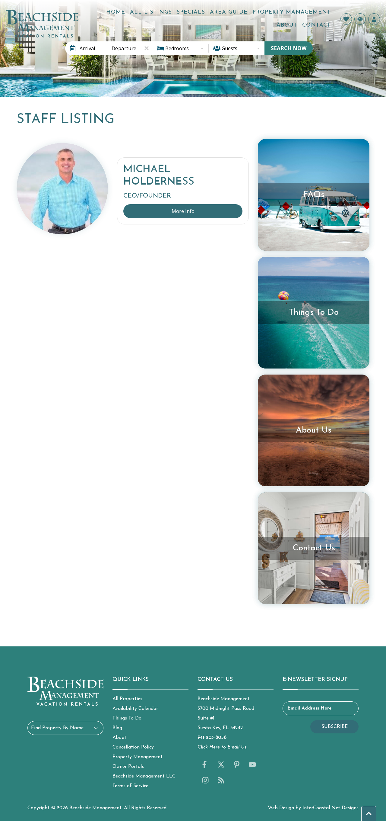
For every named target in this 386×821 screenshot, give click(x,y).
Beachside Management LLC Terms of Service (144, 781)
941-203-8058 (212, 737)
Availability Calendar (135, 708)
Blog (117, 728)
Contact (316, 25)
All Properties (127, 699)
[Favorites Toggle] (346, 19)
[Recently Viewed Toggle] (360, 19)
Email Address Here (309, 708)
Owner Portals (128, 766)
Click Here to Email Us (222, 747)
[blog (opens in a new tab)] (221, 780)
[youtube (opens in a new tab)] (252, 764)
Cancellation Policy (133, 747)
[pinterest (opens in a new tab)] (236, 764)
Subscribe (334, 726)
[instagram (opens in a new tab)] (205, 780)
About (287, 25)
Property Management (291, 12)
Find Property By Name (57, 728)
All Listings (151, 12)
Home (115, 12)
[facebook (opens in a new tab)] (205, 764)
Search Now (288, 48)
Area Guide (229, 12)
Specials (191, 12)
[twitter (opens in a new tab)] (221, 764)
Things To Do (126, 718)
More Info (183, 211)
